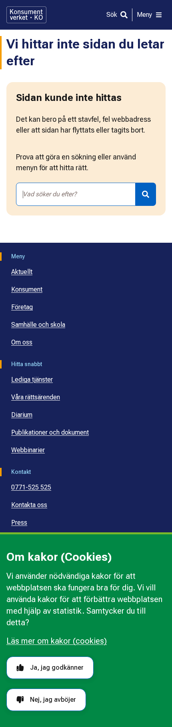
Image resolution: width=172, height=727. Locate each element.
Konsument (26, 289)
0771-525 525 (31, 487)
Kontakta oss (29, 505)
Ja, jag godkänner (57, 667)
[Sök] (146, 194)
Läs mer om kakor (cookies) (56, 641)
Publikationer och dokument (50, 432)
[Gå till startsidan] (26, 14)
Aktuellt (21, 272)
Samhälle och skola (38, 324)
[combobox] (76, 194)
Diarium (21, 415)
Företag (22, 307)
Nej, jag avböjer (53, 699)
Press (19, 522)
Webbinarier (28, 450)
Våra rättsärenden (35, 397)
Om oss (21, 342)
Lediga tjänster (32, 379)
